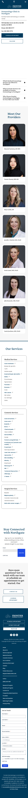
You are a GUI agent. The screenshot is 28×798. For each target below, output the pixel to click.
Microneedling (8, 458)
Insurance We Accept (8, 663)
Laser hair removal (9, 452)
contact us (13, 591)
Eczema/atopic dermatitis (12, 374)
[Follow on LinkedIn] (17, 635)
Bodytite (6, 424)
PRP (5, 468)
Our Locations (6, 660)
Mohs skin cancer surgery (11, 503)
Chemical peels (8, 429)
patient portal (13, 625)
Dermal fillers (8, 434)
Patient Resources (7, 671)
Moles (6, 377)
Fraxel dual (7, 447)
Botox (6, 427)
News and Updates (8, 698)
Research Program (8, 685)
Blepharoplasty (8, 495)
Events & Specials (7, 652)
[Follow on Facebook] (11, 635)
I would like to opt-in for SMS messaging (14, 758)
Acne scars (7, 421)
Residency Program (8, 688)
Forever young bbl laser (11, 440)
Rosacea (7, 387)
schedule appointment (13, 599)
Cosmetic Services (8, 658)
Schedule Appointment (12, 35)
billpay (13, 629)
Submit (5, 765)
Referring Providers (8, 701)
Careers (5, 665)
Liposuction (7, 455)
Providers (5, 695)
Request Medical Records (9, 673)
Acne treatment (9, 363)
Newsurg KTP (8, 466)
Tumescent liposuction (11, 471)
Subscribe (21, 553)
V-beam (6, 476)
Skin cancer (7, 392)
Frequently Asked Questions (10, 693)
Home (4, 647)
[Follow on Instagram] (14, 635)
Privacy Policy (6, 703)
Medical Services (7, 655)
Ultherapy (7, 474)
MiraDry (6, 460)
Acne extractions (9, 419)
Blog (4, 668)
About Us (5, 650)
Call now (12, 41)
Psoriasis (7, 384)
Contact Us (6, 690)
